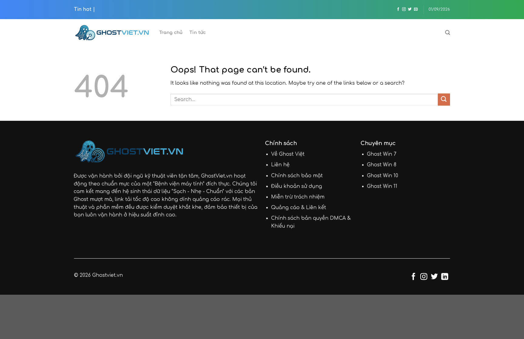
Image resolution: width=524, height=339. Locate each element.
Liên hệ (280, 165)
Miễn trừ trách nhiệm (297, 197)
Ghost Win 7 (381, 154)
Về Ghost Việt (287, 154)
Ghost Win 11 (382, 186)
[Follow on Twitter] (409, 9)
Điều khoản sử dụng (296, 186)
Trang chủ (171, 32)
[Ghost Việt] (112, 32)
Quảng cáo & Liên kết (298, 207)
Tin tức (198, 32)
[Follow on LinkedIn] (444, 277)
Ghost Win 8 (381, 165)
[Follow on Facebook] (398, 9)
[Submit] (444, 99)
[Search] (447, 33)
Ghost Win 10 (382, 175)
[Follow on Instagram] (404, 9)
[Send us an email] (416, 9)
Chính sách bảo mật (297, 175)
